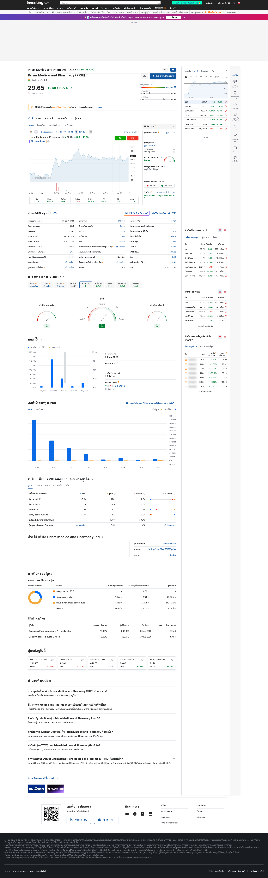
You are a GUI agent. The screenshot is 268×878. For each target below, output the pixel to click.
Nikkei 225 (189, 129)
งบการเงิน (49, 118)
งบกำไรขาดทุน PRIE (42, 403)
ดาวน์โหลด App (167, 811)
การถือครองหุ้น (39, 574)
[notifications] (234, 2)
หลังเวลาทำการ (84, 12)
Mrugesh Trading (67, 659)
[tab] (34, 285)
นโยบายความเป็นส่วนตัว (236, 871)
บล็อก (163, 805)
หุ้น (30, 12)
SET (186, 102)
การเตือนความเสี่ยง (256, 871)
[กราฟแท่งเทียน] (30, 131)
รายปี (30, 409)
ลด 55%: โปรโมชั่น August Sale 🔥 (187, 2)
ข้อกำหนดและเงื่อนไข (216, 871)
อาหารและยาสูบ (169, 543)
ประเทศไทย (40, 12)
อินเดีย (173, 555)
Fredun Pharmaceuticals (40, 659)
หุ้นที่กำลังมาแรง (192, 291)
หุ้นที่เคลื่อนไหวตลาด (194, 230)
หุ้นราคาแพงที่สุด (206, 346)
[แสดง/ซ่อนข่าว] (90, 131)
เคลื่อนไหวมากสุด (191, 237)
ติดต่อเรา (201, 817)
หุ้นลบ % (216, 237)
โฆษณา (200, 811)
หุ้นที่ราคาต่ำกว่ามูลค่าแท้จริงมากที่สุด (198, 338)
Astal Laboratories (157, 659)
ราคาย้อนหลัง (68, 125)
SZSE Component (192, 120)
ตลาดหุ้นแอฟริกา (197, 12)
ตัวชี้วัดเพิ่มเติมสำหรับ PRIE (164, 213)
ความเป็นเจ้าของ (54, 125)
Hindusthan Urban (97, 659)
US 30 (187, 115)
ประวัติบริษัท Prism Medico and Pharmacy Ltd (64, 537)
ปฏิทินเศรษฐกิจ (130, 8)
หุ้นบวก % (205, 237)
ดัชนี (196, 71)
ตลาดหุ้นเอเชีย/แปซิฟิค (180, 12)
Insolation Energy (127, 659)
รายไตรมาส (41, 409)
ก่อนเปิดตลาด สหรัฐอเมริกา (66, 12)
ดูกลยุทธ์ (99, 107)
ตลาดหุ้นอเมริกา (132, 12)
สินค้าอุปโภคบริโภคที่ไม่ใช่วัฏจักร (162, 549)
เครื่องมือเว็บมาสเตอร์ (169, 823)
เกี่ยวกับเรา (201, 805)
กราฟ (38, 118)
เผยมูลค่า (169, 87)
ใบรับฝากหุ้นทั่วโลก (98, 12)
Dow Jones (189, 111)
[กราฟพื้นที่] (36, 131)
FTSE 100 (189, 124)
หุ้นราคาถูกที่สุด (191, 346)
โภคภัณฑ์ (204, 71)
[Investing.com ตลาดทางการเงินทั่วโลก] (38, 3)
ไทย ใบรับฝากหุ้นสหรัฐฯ (116, 12)
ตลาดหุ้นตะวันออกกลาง (161, 12)
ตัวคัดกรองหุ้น (145, 8)
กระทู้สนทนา (76, 118)
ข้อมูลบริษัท (41, 125)
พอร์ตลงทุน (166, 817)
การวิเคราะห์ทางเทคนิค (45, 276)
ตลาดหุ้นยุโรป (145, 12)
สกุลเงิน (188, 71)
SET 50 (188, 106)
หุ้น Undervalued (229, 12)
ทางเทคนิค (62, 118)
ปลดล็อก (82, 525)
